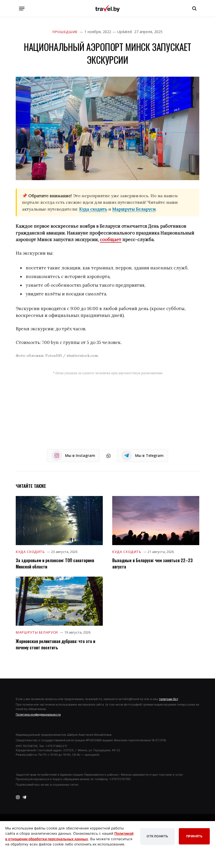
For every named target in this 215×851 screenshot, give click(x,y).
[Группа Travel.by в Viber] (108, 455)
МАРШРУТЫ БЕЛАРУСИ (37, 632)
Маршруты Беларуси (134, 209)
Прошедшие (65, 31)
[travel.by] (107, 8)
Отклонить (157, 836)
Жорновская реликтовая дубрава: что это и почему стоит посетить (55, 644)
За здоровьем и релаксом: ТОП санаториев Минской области (55, 563)
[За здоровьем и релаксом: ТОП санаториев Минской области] (59, 520)
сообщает (110, 239)
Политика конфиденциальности (38, 714)
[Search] (194, 8)
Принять (194, 836)
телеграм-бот (168, 699)
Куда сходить (93, 209)
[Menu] (22, 8)
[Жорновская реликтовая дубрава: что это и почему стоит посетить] (59, 601)
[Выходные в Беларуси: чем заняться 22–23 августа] (155, 520)
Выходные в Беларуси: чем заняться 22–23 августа (152, 563)
